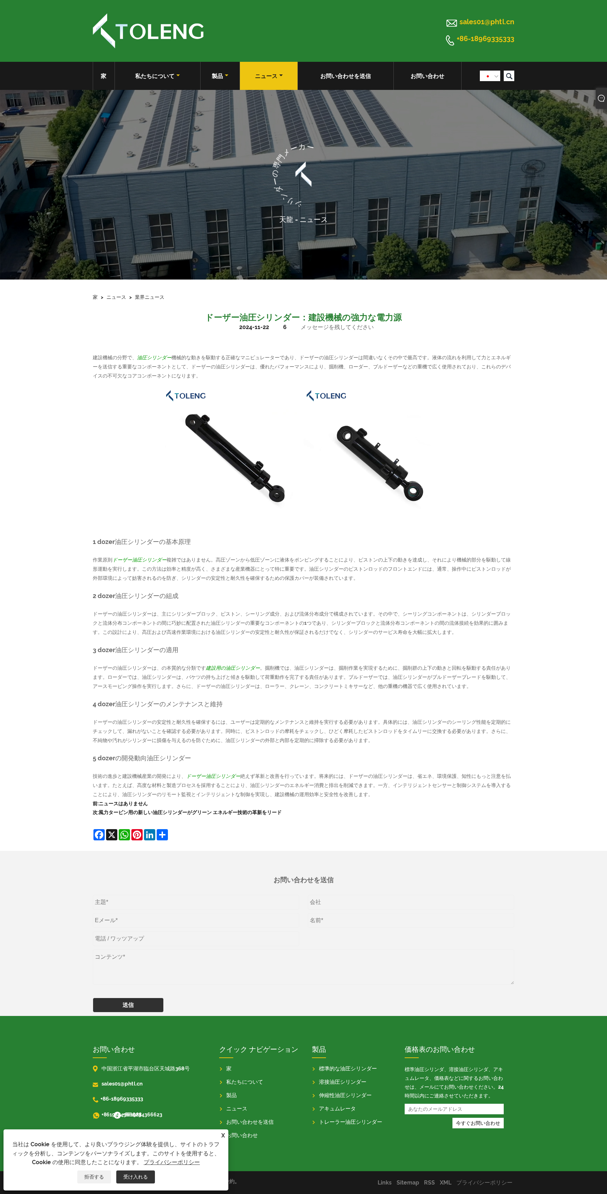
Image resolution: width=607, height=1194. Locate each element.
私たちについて (155, 76)
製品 (217, 76)
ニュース (266, 76)
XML (445, 1182)
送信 (128, 1005)
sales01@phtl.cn (486, 22)
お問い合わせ (427, 76)
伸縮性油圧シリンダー (345, 1095)
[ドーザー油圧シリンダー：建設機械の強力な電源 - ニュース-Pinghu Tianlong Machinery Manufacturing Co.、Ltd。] (148, 30)
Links (385, 1182)
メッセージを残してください (337, 327)
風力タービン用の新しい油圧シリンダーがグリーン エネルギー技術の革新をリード (190, 812)
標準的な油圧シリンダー (348, 1068)
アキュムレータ (337, 1109)
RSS (429, 1182)
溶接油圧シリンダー (342, 1082)
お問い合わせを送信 (345, 76)
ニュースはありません (123, 803)
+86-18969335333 (485, 39)
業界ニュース (149, 297)
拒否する (94, 1177)
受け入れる (135, 1177)
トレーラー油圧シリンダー (350, 1122)
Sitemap (408, 1182)
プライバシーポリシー (172, 1162)
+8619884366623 (107, 1114)
